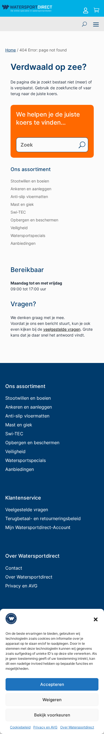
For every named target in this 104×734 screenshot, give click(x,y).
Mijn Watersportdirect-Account (37, 527)
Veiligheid (19, 227)
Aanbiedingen (23, 243)
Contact (13, 568)
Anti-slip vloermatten (29, 196)
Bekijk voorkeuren (52, 715)
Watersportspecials (28, 235)
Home (10, 50)
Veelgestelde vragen (26, 509)
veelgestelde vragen (61, 329)
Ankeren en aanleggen (31, 188)
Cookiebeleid (20, 727)
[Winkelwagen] (96, 10)
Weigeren (52, 699)
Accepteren (52, 684)
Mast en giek (22, 204)
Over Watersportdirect (77, 727)
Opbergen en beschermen (34, 220)
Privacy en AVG (45, 727)
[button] (95, 619)
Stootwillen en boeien (30, 181)
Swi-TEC (18, 212)
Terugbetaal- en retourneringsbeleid (43, 518)
